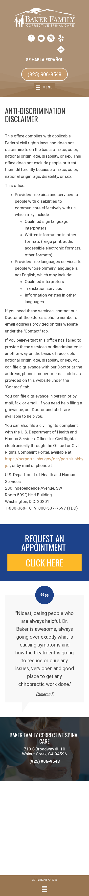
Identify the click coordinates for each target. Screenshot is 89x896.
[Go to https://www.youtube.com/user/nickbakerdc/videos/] (41, 38)
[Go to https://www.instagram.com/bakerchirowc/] (51, 38)
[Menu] (44, 889)
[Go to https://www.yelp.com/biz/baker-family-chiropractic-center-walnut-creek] (61, 38)
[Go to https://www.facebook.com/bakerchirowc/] (31, 38)
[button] (44, 562)
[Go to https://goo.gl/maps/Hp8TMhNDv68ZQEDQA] (61, 50)
